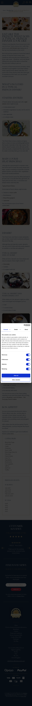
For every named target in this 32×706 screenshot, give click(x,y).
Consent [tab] (5, 329)
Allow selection (16, 379)
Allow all (16, 375)
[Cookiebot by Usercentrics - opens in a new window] (23, 325)
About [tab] (26, 329)
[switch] (28, 359)
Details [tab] (16, 329)
